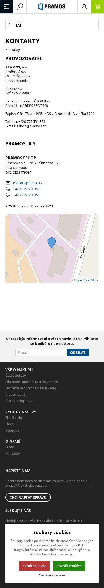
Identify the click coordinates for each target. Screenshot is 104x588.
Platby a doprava (18, 400)
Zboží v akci (14, 417)
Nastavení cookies (52, 575)
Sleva (9, 423)
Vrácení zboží (15, 394)
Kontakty (12, 453)
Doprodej (12, 430)
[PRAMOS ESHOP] (52, 6)
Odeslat (77, 352)
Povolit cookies (69, 565)
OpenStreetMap (86, 280)
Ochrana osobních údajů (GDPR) (30, 388)
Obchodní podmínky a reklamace (31, 381)
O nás (9, 447)
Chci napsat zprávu (28, 497)
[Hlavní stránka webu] (55, 24)
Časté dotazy (15, 375)
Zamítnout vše (34, 565)
